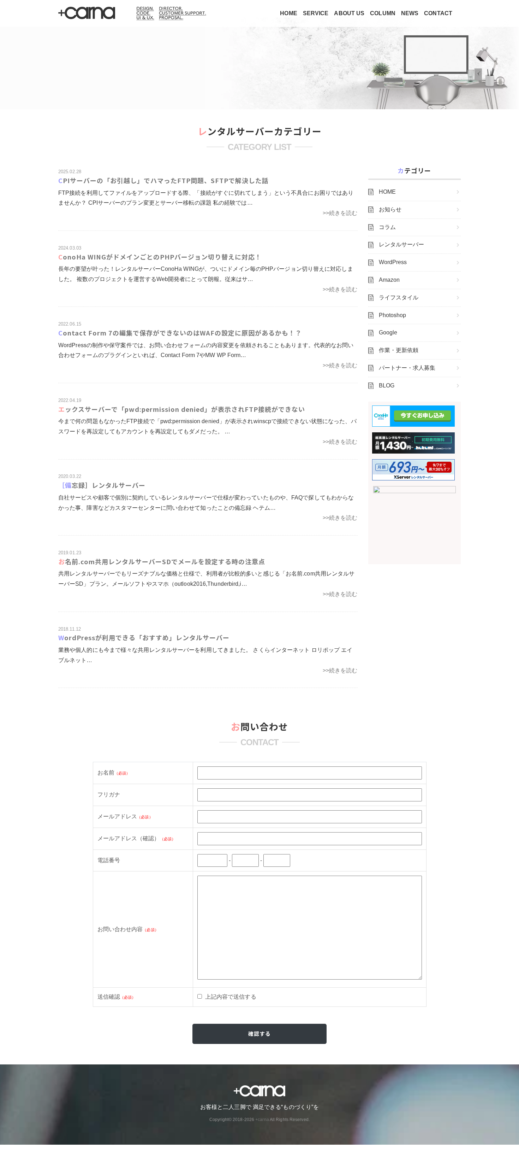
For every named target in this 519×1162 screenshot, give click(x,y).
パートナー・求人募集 (407, 368)
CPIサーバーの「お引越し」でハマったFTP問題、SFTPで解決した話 (163, 180)
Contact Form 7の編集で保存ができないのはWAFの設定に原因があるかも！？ (180, 332)
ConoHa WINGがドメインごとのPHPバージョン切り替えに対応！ (160, 256)
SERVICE (316, 13)
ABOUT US (349, 13)
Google (388, 332)
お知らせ (390, 209)
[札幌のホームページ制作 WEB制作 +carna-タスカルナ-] (87, 13)
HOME (288, 13)
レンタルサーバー (401, 244)
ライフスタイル (399, 297)
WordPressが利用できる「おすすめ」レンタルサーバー (143, 637)
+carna (262, 1119)
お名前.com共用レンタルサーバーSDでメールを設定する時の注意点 (161, 561)
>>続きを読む (340, 213)
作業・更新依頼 (399, 350)
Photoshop (392, 315)
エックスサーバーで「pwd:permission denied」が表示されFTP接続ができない (181, 409)
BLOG (386, 386)
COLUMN (382, 13)
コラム (387, 227)
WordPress (393, 262)
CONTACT (438, 13)
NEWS (409, 13)
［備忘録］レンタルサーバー (101, 485)
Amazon (389, 280)
